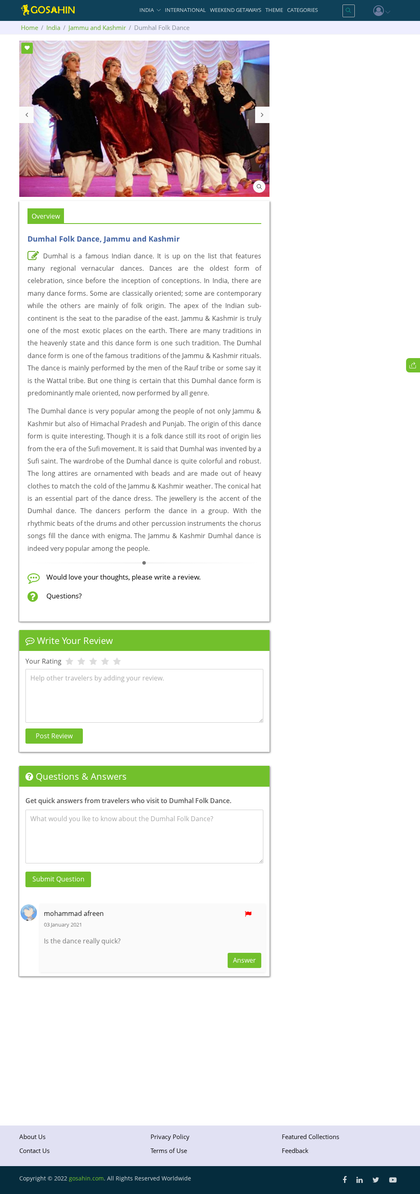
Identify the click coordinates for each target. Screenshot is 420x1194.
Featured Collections (310, 1136)
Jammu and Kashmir (97, 27)
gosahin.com (86, 1178)
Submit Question (58, 879)
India (53, 27)
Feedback (295, 1150)
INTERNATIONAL (185, 10)
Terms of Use (169, 1150)
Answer (244, 960)
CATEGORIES (302, 10)
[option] (144, 119)
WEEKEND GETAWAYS (235, 10)
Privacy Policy (170, 1136)
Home (29, 27)
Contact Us (34, 1150)
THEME (274, 10)
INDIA (146, 10)
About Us (32, 1136)
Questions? (64, 595)
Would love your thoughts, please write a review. (123, 577)
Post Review (54, 735)
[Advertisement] (144, 1048)
